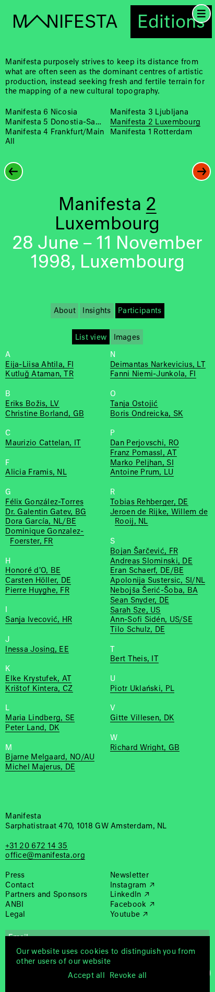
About (65, 311)
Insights (96, 311)
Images (127, 337)
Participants (139, 311)
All (10, 141)
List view (90, 337)
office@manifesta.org (45, 855)
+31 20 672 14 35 (36, 846)
